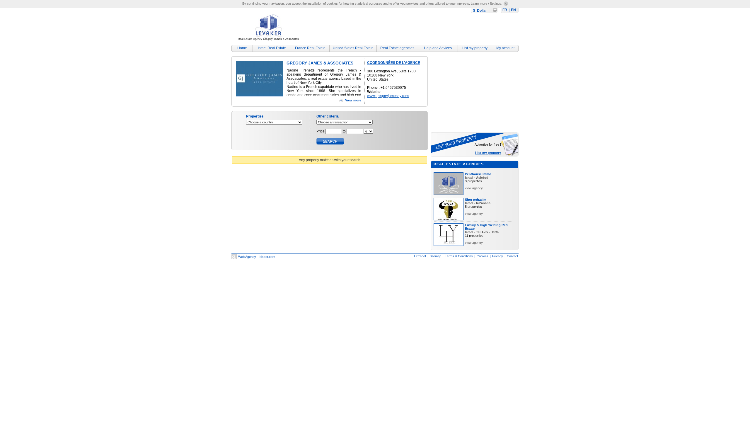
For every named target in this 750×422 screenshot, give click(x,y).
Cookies (482, 256)
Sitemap (435, 256)
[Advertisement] (412, 28)
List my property (475, 48)
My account (505, 48)
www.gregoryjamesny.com (388, 96)
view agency (474, 188)
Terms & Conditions (459, 256)
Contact (512, 256)
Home (242, 48)
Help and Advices (438, 48)
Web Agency (247, 256)
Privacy (497, 256)
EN (513, 10)
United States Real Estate (353, 48)
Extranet (420, 256)
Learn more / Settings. (486, 3)
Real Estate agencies (397, 48)
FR (504, 10)
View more (353, 100)
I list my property (488, 152)
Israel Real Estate (272, 48)
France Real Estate (310, 48)
